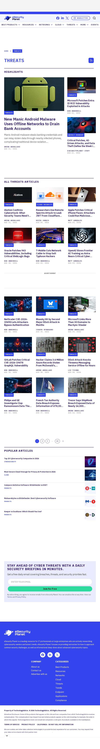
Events (94, 25)
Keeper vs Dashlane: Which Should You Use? (23, 511)
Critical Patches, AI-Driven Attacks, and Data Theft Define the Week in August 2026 (81, 143)
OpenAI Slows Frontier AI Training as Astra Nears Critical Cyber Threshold (80, 253)
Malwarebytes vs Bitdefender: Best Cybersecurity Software (30, 498)
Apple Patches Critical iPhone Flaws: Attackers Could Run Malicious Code (81, 213)
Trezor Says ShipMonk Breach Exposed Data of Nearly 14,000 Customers (81, 403)
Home (6, 51)
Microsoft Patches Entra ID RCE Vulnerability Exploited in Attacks (80, 103)
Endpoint (59, 692)
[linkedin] (62, 18)
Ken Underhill (74, 111)
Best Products (62, 667)
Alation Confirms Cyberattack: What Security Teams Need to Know (17, 213)
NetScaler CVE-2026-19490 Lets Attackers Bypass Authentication (17, 322)
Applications (61, 696)
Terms (9, 597)
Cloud (58, 25)
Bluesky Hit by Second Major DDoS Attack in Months (48, 322)
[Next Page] (63, 441)
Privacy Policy (21, 597)
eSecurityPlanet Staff (78, 151)
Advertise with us (39, 674)
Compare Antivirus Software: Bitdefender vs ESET (25, 485)
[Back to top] (95, 741)
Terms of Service (11, 724)
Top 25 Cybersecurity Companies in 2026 (21, 458)
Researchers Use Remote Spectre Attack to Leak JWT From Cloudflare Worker (50, 213)
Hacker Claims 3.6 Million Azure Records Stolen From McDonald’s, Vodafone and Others (50, 362)
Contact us (36, 670)
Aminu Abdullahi (12, 147)
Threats (71, 25)
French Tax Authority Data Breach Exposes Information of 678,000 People (49, 403)
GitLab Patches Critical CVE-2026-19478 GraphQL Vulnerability (17, 362)
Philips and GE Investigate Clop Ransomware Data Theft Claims (18, 403)
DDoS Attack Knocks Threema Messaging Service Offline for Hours (81, 362)
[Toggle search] (94, 18)
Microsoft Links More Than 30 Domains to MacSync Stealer (79, 322)
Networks (60, 675)
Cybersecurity (10, 462)
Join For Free (50, 589)
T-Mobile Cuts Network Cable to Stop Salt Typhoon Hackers (48, 253)
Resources (60, 671)
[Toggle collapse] (7, 735)
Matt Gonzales (75, 220)
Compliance (61, 700)
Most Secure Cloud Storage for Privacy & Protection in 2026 (29, 472)
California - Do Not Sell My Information (55, 724)
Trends (58, 688)
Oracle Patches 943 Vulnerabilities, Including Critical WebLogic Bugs (18, 253)
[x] (67, 18)
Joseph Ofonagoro (44, 330)
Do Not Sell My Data (45, 732)
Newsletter (82, 18)
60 (57, 441)
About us (35, 667)
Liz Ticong (73, 370)
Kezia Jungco (42, 220)
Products (7, 488)
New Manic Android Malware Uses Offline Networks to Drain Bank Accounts (32, 124)
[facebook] (57, 18)
